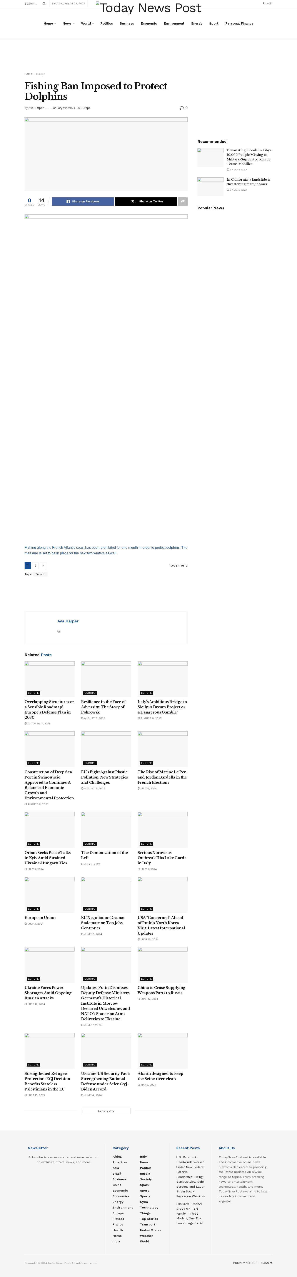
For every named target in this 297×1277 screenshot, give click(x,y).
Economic (149, 23)
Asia (116, 1168)
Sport (214, 23)
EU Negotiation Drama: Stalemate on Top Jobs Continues (102, 922)
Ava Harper (36, 108)
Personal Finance (239, 23)
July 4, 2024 (148, 788)
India (116, 1241)
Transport (147, 1224)
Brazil (117, 1173)
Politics (106, 23)
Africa (117, 1156)
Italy (143, 1156)
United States (150, 1230)
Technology (149, 1207)
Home (48, 23)
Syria (144, 1202)
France (118, 1224)
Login (268, 3)
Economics (121, 1196)
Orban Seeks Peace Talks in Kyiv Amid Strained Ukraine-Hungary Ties (48, 857)
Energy (196, 23)
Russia (145, 1173)
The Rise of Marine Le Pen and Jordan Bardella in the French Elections (162, 777)
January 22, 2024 (63, 108)
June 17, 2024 (36, 1004)
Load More (106, 1110)
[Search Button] (43, 3)
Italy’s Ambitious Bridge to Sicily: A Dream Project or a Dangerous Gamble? (162, 707)
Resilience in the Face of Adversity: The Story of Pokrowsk (103, 707)
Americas (120, 1162)
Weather (146, 1235)
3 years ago (238, 169)
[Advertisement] (148, 56)
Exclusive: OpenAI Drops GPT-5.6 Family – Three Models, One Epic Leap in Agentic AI (189, 1213)
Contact (266, 1263)
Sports (145, 1196)
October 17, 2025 (39, 723)
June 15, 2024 (36, 1095)
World (86, 23)
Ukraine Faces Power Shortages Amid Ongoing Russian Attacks (48, 992)
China (117, 1185)
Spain (144, 1185)
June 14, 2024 (92, 1095)
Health (118, 1230)
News (67, 23)
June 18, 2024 (92, 934)
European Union (40, 917)
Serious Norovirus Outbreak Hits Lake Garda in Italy (162, 857)
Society (146, 1179)
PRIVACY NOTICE (245, 1263)
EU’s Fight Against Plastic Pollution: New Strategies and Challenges (104, 777)
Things (145, 1213)
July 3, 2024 (35, 869)
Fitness (118, 1218)
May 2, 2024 (148, 1084)
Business (127, 23)
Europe (40, 73)
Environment (174, 23)
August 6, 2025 (94, 718)
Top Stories (149, 1218)
